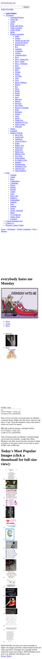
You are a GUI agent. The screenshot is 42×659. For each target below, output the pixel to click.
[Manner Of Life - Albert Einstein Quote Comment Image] (11, 578)
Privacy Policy (6, 656)
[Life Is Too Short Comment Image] (10, 642)
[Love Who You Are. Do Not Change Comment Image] (11, 528)
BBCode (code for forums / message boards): (17, 428)
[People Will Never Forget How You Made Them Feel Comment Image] (11, 613)
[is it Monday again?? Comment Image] (11, 360)
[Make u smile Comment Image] (11, 629)
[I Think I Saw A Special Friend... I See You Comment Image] (10, 540)
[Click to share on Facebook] (19, 303)
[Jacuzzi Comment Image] (11, 488)
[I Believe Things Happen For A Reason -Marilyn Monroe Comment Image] (10, 517)
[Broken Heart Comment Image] (11, 570)
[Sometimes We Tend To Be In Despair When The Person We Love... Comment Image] (11, 505)
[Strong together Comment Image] (11, 595)
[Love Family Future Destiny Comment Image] (11, 558)
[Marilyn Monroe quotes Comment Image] (11, 607)
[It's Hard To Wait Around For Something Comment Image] (11, 548)
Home (3, 229)
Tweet (8, 324)
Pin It (8, 326)
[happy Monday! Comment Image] (11, 346)
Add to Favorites (7, 9)
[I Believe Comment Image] (11, 587)
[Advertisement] (21, 253)
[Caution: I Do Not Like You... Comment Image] (11, 498)
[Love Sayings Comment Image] (11, 479)
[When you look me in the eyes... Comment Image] (11, 626)
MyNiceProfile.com (8, 3)
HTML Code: (6, 408)
